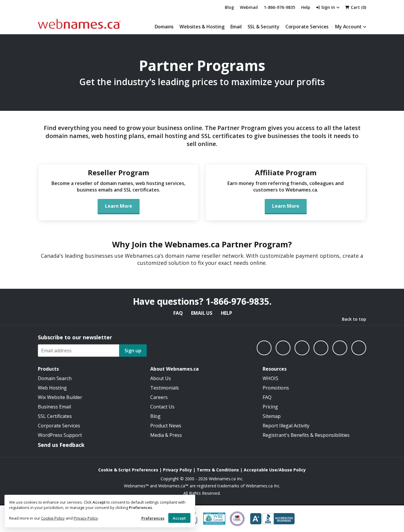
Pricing (270, 406)
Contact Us (162, 406)
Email (236, 26)
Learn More (118, 206)
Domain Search (55, 378)
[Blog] (339, 347)
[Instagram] (283, 347)
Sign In (328, 7)
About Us (160, 378)
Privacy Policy (86, 518)
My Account (348, 26)
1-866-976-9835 (279, 7)
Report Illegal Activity (286, 425)
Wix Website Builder (60, 397)
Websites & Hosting (202, 26)
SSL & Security (263, 26)
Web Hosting (52, 388)
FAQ (177, 313)
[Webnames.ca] (79, 24)
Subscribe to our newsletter (75, 337)
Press (175, 435)
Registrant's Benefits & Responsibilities (306, 435)
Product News (165, 425)
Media (157, 435)
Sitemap (272, 416)
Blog (229, 7)
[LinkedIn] (302, 347)
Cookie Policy (53, 518)
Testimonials (164, 388)
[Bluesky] (320, 347)
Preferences (152, 518)
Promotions (276, 388)
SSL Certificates (55, 416)
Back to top (354, 319)
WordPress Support (60, 435)
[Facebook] (264, 347)
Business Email (54, 406)
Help (226, 313)
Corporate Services (307, 26)
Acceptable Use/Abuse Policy (275, 470)
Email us (201, 313)
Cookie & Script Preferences (128, 470)
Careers (159, 397)
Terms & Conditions (218, 470)
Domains (164, 26)
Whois (270, 378)
